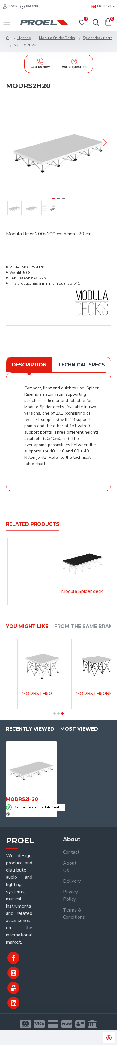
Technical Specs (81, 365)
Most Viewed (79, 729)
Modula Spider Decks (57, 37)
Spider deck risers (97, 37)
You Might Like (27, 626)
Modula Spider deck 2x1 (83, 591)
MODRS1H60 (37, 694)
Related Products (32, 524)
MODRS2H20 (22, 799)
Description (29, 365)
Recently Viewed (30, 729)
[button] (12, 142)
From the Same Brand (85, 626)
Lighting (24, 37)
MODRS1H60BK (94, 694)
